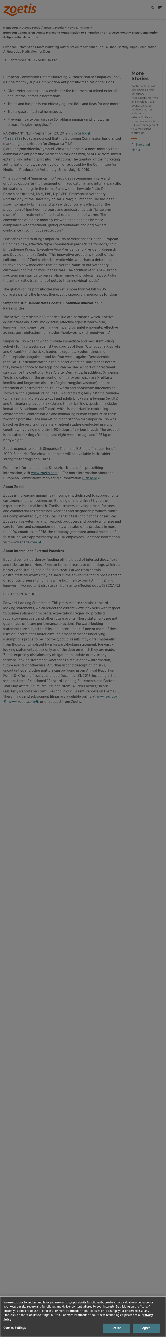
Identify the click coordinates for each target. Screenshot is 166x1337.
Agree (146, 1328)
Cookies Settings (14, 1327)
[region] (83, 1316)
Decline (116, 1328)
